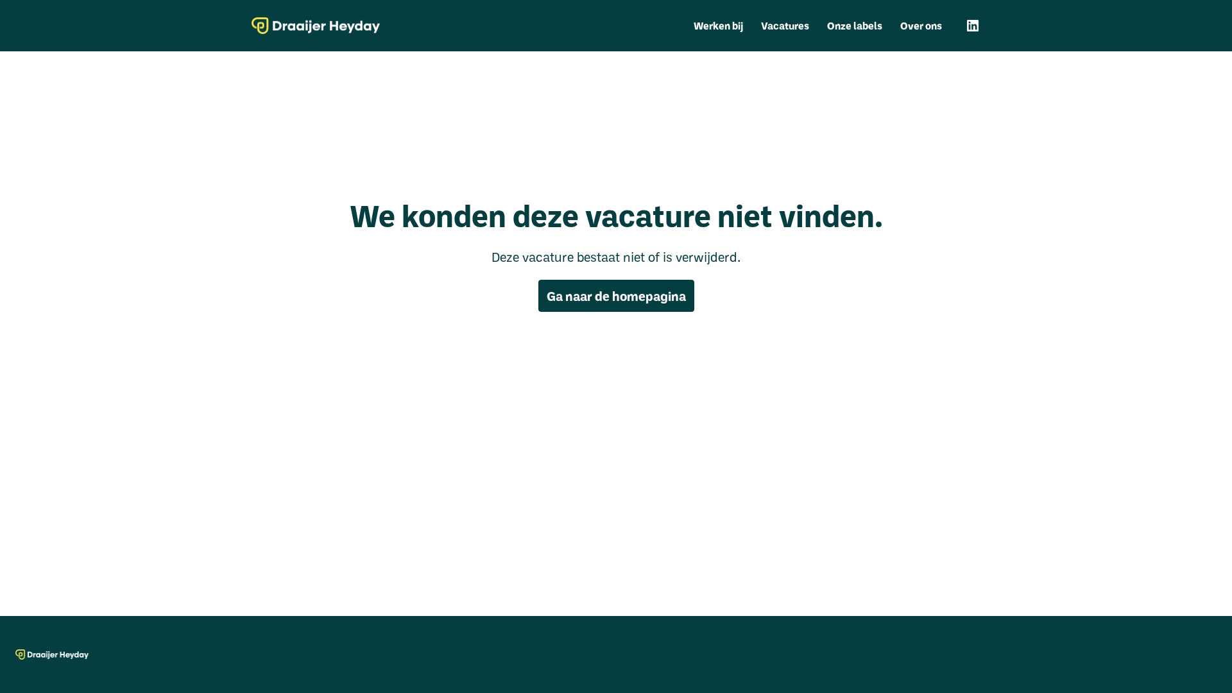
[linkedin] (973, 25)
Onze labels (854, 25)
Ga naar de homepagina (616, 296)
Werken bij (718, 25)
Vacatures (785, 25)
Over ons (921, 25)
